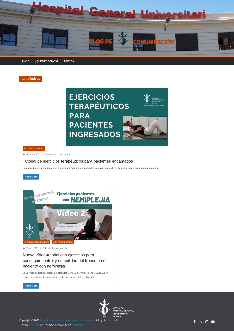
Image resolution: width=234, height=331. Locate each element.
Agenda (69, 61)
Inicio (25, 61)
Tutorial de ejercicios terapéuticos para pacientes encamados (78, 161)
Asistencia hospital (34, 148)
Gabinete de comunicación (57, 154)
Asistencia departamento (36, 242)
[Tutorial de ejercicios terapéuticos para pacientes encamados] (117, 117)
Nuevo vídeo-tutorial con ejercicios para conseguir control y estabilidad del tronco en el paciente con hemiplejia (64, 260)
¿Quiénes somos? (46, 61)
